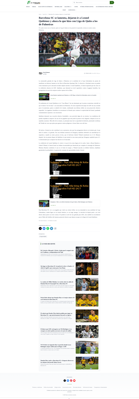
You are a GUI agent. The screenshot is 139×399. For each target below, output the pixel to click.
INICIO (28, 6)
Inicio (40, 14)
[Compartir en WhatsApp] (47, 228)
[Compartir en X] (40, 228)
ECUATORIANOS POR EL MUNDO (104, 6)
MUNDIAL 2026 (58, 6)
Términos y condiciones (37, 387)
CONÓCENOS (71, 10)
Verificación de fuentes (87, 387)
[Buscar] (112, 2)
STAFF (64, 10)
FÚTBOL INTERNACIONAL (87, 6)
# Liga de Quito (43, 236)
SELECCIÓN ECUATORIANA (45, 6)
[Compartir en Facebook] (44, 228)
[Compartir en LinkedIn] (51, 228)
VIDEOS (34, 6)
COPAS (76, 6)
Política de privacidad (48, 387)
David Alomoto (46, 72)
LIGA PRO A (67, 6)
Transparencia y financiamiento (100, 387)
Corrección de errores (66, 387)
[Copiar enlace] (55, 228)
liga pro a (45, 14)
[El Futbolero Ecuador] (34, 2)
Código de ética (57, 387)
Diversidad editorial (77, 387)
